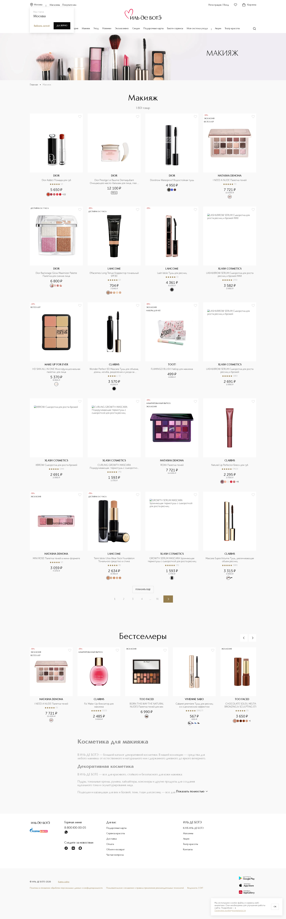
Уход (96, 28)
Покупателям (69, 5)
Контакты (188, 849)
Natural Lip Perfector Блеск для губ (229, 465)
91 (157, 599)
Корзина (251, 5)
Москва (38, 5)
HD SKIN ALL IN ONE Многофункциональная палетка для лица (56, 370)
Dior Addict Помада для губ (56, 180)
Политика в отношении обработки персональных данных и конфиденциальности (66, 888)
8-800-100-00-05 (75, 827)
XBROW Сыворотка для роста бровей (56, 465)
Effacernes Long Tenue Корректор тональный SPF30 (114, 274)
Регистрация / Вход (219, 5)
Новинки (106, 28)
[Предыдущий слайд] (244, 638)
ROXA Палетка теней (172, 465)
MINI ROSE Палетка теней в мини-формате (56, 558)
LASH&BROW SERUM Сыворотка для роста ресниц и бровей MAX (230, 274)
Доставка (111, 839)
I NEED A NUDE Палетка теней (230, 180)
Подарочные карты (153, 28)
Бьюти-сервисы (175, 28)
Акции (218, 28)
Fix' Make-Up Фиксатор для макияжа (99, 705)
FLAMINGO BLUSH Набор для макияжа (172, 369)
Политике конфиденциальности (230, 910)
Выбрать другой (42, 26)
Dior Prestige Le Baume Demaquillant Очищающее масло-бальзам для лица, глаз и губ (114, 182)
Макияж (86, 28)
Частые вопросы (115, 855)
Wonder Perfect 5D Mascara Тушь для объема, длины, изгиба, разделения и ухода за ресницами (114, 371)
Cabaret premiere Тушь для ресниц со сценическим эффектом (195, 705)
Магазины (55, 5)
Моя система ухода (197, 28)
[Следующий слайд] (252, 638)
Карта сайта (63, 882)
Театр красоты (232, 28)
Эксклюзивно (122, 28)
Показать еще (143, 589)
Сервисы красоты (115, 833)
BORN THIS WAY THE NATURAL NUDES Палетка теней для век (147, 705)
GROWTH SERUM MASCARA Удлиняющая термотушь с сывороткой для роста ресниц (172, 560)
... (150, 599)
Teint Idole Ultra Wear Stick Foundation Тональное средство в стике (114, 560)
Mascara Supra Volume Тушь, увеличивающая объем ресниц (230, 560)
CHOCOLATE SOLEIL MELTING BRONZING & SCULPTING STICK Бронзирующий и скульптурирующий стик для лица (241, 705)
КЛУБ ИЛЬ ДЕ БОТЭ (193, 828)
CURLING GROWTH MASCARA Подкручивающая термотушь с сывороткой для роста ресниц (114, 467)
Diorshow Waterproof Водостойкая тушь (172, 180)
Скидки (136, 28)
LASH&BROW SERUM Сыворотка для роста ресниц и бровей (230, 370)
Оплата (110, 844)
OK (275, 907)
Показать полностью (190, 791)
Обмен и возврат (115, 849)
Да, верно (62, 26)
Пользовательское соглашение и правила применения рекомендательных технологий (145, 888)
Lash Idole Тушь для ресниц (172, 273)
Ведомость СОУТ (195, 888)
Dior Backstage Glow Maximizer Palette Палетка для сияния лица (57, 274)
